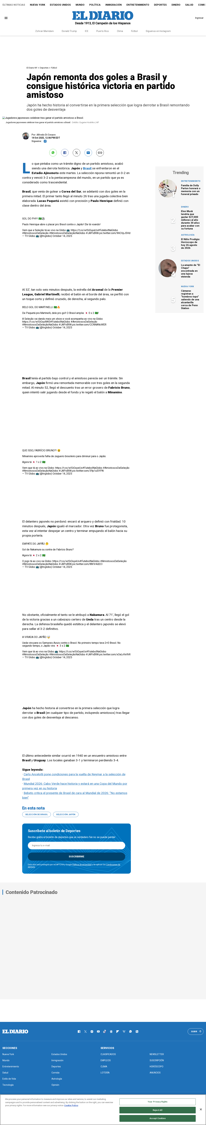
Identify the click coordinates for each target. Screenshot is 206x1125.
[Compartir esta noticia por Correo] (88, 152)
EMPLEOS (106, 1060)
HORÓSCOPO (156, 1066)
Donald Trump (69, 31)
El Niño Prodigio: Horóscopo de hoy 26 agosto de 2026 (190, 243)
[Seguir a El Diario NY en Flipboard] (117, 1031)
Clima (120, 31)
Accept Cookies (158, 1118)
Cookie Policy (71, 1105)
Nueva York (37, 4)
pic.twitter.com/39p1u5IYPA (88, 470)
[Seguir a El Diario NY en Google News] (111, 1031)
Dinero (176, 4)
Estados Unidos (60, 4)
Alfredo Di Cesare (46, 134)
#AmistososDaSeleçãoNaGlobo (67, 233)
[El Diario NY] (103, 18)
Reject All (157, 1110)
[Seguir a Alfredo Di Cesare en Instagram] (45, 141)
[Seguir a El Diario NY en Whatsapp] (130, 1031)
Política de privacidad (81, 864)
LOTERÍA (105, 1072)
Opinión (55, 1085)
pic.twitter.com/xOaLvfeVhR (115, 654)
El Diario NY (32, 68)
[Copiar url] (100, 152)
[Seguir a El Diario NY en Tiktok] (105, 1031)
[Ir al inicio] (15, 1031)
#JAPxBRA (92, 233)
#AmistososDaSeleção (35, 233)
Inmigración (113, 4)
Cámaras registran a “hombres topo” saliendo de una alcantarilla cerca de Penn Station (190, 299)
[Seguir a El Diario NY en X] (85, 1031)
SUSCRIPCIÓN (157, 1060)
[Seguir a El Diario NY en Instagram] (92, 1031)
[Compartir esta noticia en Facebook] (65, 152)
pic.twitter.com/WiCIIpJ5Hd (114, 233)
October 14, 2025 (62, 236)
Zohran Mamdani (44, 31)
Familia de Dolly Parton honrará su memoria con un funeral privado (191, 190)
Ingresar (199, 18)
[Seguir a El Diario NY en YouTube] (98, 1031)
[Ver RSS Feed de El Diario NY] (137, 1031)
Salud (189, 4)
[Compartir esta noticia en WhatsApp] (53, 152)
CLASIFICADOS (108, 1054)
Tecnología (8, 1085)
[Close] (200, 1109)
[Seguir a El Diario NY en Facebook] (79, 1031)
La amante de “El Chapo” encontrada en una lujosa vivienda (190, 271)
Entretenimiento (137, 4)
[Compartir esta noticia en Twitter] (76, 152)
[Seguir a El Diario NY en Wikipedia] (124, 1031)
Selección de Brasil (36, 814)
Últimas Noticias (13, 4)
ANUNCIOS (155, 1072)
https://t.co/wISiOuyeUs (84, 230)
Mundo (80, 4)
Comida (55, 1072)
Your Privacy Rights (157, 1102)
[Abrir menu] (6, 18)
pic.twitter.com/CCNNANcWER (89, 324)
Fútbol (134, 31)
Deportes (160, 4)
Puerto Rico (102, 31)
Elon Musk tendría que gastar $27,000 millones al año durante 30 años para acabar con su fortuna (190, 220)
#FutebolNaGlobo (108, 230)
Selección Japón (65, 814)
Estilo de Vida (9, 1078)
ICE (86, 31)
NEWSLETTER (157, 1054)
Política (95, 4)
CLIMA (104, 1066)
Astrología (188, 235)
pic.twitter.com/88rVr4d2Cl (87, 564)
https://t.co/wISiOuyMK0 (36, 321)
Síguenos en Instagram (158, 31)
